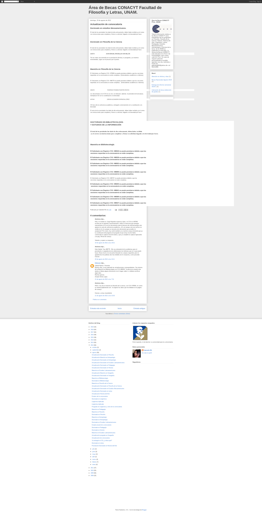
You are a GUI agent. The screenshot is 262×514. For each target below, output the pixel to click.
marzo (94, 459)
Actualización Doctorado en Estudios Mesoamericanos (108, 388)
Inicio (120, 308)
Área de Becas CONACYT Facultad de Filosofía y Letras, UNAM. (125, 9)
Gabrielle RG (148, 350)
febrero (94, 462)
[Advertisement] (104, 492)
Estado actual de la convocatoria (101, 425)
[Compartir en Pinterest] (127, 210)
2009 (92, 473)
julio (93, 449)
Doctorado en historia (98, 430)
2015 (92, 337)
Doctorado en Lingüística (99, 399)
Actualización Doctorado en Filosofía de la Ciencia (107, 386)
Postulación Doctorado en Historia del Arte (104, 445)
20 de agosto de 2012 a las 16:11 (105, 259)
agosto (94, 352)
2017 (92, 332)
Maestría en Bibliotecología (100, 378)
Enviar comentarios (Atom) (122, 313)
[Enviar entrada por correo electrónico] (115, 210)
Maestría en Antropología (99, 417)
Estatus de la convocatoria (100, 396)
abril (93, 456)
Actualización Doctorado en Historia (102, 368)
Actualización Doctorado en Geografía (103, 375)
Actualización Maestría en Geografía (102, 373)
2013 (92, 342)
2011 (92, 468)
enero (94, 464)
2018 (92, 329)
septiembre (95, 350)
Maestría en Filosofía (98, 412)
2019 (92, 327)
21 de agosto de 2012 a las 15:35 (105, 295)
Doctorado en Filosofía (98, 414)
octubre (94, 347)
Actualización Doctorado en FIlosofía (103, 355)
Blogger (144, 510)
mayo (94, 454)
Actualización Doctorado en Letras (102, 391)
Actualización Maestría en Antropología (103, 357)
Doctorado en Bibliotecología (100, 381)
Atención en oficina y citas (160, 76)
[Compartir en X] (123, 210)
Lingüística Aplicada (98, 401)
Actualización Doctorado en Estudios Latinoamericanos (108, 362)
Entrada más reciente (98, 308)
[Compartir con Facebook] (125, 210)
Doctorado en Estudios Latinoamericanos (104, 422)
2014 (92, 340)
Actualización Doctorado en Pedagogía (103, 365)
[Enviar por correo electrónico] (119, 210)
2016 (92, 334)
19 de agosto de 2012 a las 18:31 (105, 243)
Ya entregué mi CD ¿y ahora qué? (102, 440)
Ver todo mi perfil (147, 353)
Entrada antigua (139, 308)
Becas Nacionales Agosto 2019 (162, 80)
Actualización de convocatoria (101, 438)
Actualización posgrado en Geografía (103, 435)
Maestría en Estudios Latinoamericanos (103, 370)
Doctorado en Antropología (99, 419)
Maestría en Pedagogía (99, 409)
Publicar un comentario (99, 299)
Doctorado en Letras (98, 443)
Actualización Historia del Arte (101, 394)
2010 (92, 470)
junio (93, 451)
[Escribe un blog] (121, 210)
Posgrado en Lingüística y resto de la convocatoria (107, 406)
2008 (92, 475)
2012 (92, 345)
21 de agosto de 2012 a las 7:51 (104, 279)
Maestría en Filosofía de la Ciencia (102, 383)
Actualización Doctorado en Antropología (104, 360)
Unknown (98, 263)
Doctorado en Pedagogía (99, 427)
